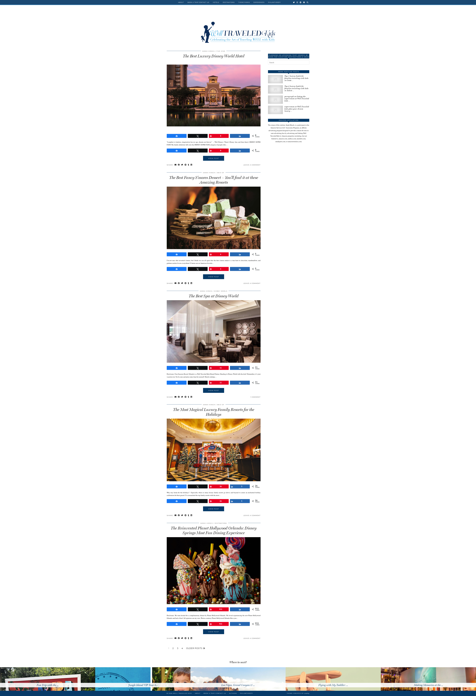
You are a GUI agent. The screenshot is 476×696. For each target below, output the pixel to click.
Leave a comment (252, 165)
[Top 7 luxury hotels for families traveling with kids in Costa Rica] (275, 79)
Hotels (216, 2)
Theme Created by (298, 693)
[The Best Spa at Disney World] (214, 362)
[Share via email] (175, 165)
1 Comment (255, 397)
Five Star (221, 51)
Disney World (220, 291)
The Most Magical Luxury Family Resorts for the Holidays (213, 412)
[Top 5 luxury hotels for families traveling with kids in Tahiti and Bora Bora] (275, 89)
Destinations (229, 2)
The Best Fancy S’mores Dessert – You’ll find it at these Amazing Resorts (213, 180)
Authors (233, 693)
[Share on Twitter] (182, 165)
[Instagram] (297, 2)
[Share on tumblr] (188, 165)
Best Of (220, 172)
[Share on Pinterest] (185, 165)
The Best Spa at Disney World (213, 296)
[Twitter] (294, 2)
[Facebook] (304, 2)
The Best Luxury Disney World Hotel (213, 56)
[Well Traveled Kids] (238, 27)
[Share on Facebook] (179, 165)
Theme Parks (244, 2)
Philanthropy (274, 2)
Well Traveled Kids (182, 693)
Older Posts (194, 648)
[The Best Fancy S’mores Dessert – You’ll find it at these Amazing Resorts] (214, 248)
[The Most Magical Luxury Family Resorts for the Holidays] (214, 480)
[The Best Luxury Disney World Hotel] (214, 130)
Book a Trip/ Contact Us (198, 2)
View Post (213, 158)
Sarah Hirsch (208, 51)
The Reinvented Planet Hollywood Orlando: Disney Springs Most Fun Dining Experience (213, 530)
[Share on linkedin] (191, 165)
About (181, 2)
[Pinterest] (300, 2)
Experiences (258, 2)
